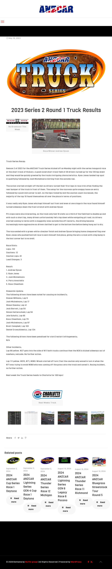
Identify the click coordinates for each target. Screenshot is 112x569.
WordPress (76, 562)
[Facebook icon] (88, 561)
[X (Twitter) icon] (91, 561)
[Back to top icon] (100, 562)
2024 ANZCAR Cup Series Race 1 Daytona (13, 483)
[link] (56, 136)
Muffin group (31, 562)
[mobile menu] (2, 21)
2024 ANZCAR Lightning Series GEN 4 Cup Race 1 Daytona (29, 486)
